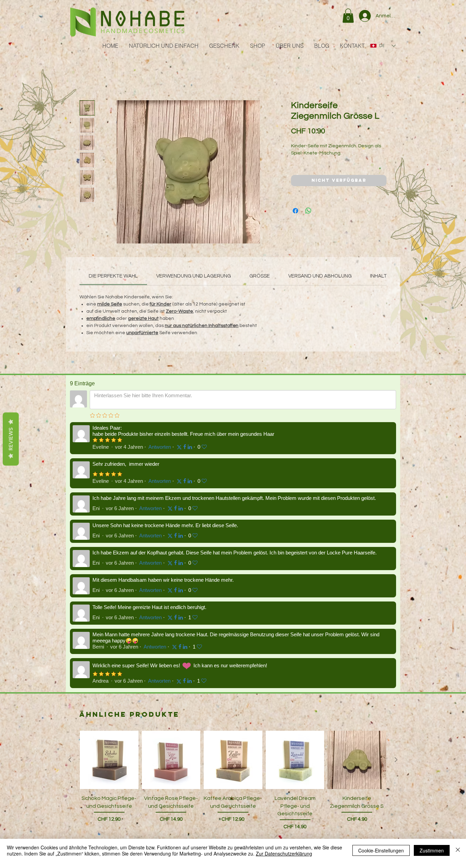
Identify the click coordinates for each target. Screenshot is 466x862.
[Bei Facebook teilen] (295, 219)
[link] (113, 277)
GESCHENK (81, 717)
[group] (233, 548)
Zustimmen (432, 850)
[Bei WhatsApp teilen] (308, 219)
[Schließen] (458, 850)
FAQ (138, 759)
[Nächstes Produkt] (396, 518)
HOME (77, 691)
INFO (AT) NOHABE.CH (239, 833)
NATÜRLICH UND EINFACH (97, 704)
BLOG (76, 757)
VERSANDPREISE (152, 746)
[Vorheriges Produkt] (70, 518)
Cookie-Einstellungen (381, 850)
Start (86, 76)
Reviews (11, 439)
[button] (348, 16)
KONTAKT (80, 770)
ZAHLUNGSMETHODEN (158, 719)
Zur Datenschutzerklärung (284, 853)
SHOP (76, 730)
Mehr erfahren (307, 168)
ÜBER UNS (80, 744)
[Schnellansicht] (109, 518)
